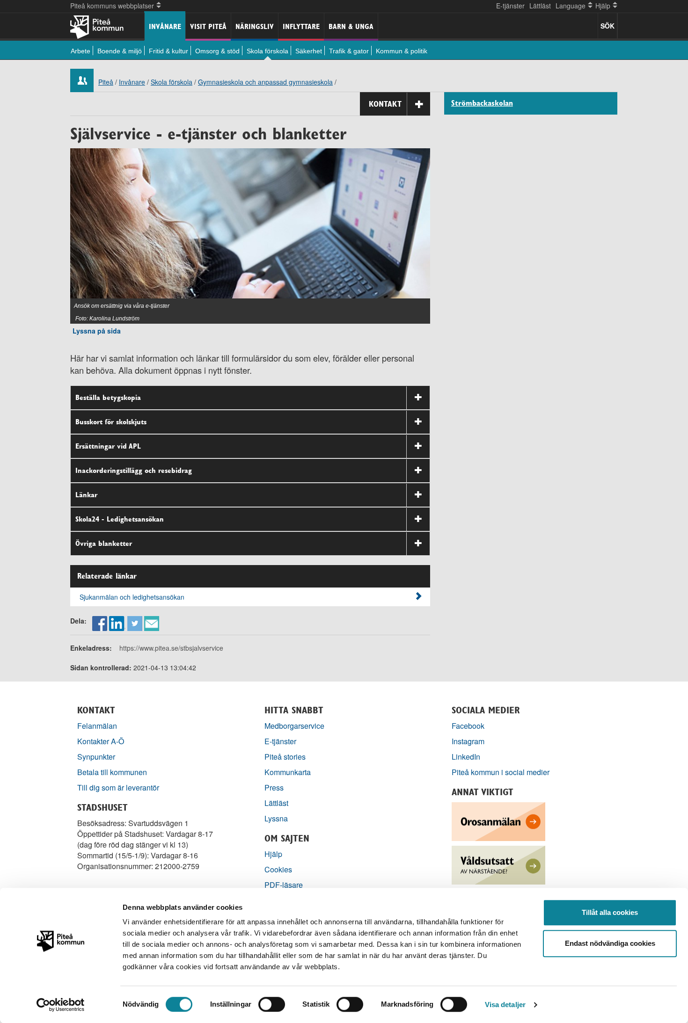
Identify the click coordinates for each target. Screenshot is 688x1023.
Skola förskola (267, 51)
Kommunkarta (287, 772)
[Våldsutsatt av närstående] (498, 864)
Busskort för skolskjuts (110, 421)
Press (274, 787)
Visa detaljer (505, 1004)
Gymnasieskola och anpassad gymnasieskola (265, 82)
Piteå (105, 82)
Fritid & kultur (168, 51)
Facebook (468, 725)
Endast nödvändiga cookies (610, 943)
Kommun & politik (401, 51)
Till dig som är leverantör (119, 787)
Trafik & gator (349, 51)
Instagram (468, 741)
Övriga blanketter (103, 543)
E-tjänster (510, 5)
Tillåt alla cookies (610, 912)
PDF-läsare (283, 884)
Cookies (278, 869)
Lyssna (276, 818)
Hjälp (273, 854)
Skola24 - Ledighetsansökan (119, 519)
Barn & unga (351, 26)
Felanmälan (97, 725)
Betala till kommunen (112, 772)
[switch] (271, 1004)
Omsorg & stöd (217, 51)
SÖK (607, 25)
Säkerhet (308, 51)
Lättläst (540, 5)
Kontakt (385, 104)
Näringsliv (254, 26)
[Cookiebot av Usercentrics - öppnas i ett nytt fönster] (61, 1005)
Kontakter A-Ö (100, 741)
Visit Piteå (208, 26)
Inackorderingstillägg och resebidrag (133, 470)
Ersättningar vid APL (108, 446)
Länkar (86, 494)
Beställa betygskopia (108, 397)
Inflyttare (301, 26)
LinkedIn (466, 756)
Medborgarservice (294, 725)
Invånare (165, 26)
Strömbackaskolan (482, 103)
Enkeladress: (91, 648)
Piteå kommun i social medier (500, 772)
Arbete (80, 51)
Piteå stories (285, 756)
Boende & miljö (119, 51)
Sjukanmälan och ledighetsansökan (132, 597)
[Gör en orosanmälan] (498, 820)
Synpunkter (96, 756)
